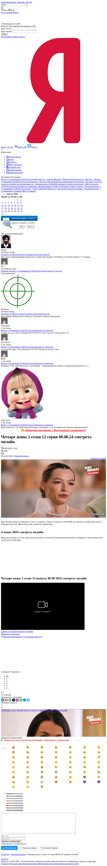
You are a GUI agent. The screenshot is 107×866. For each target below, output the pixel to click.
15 (18, 205)
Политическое (61, 864)
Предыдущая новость (12, 637)
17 (2, 208)
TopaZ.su (5, 854)
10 (2, 205)
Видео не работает (11, 634)
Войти (16, 12)
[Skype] (28, 700)
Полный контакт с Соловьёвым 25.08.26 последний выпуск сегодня (31, 271)
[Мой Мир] (24, 700)
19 (9, 208)
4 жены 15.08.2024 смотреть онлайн (17, 631)
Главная (4, 864)
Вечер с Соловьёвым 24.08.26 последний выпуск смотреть (27, 330)
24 (2, 211)
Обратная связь (15, 864)
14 (15, 205)
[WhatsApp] (20, 700)
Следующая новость (32, 637)
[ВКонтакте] (2, 700)
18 (6, 208)
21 (15, 208)
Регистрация (6, 12)
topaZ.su (4, 859)
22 (18, 208)
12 (9, 205)
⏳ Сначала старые (49, 848)
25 (6, 211)
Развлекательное (21, 456)
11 (6, 205)
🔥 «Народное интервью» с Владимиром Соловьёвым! (53, 430)
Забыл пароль (19, 37)
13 (12, 205)
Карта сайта (73, 864)
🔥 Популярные (9, 848)
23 (21, 208)
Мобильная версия (46, 864)
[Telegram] (9, 700)
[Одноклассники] (6, 700)
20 (12, 208)
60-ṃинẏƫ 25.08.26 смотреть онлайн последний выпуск (25, 254)
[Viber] (17, 700)
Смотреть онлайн (98, 458)
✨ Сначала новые (28, 848)
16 (21, 205)
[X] (13, 700)
